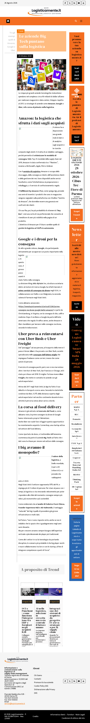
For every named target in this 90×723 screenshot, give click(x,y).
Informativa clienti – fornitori (62, 714)
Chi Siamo (38, 675)
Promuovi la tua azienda (43, 682)
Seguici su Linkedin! (76, 571)
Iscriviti (76, 305)
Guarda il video (77, 380)
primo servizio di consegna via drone (34, 290)
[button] (76, 21)
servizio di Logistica (31, 171)
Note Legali (80, 714)
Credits (35, 716)
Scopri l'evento (76, 215)
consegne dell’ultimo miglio (45, 354)
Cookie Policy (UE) (41, 686)
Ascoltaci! (76, 138)
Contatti (37, 679)
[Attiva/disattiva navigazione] (81, 21)
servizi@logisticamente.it (14, 703)
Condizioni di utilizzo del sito (73, 718)
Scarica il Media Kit (76, 74)
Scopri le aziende (77, 503)
